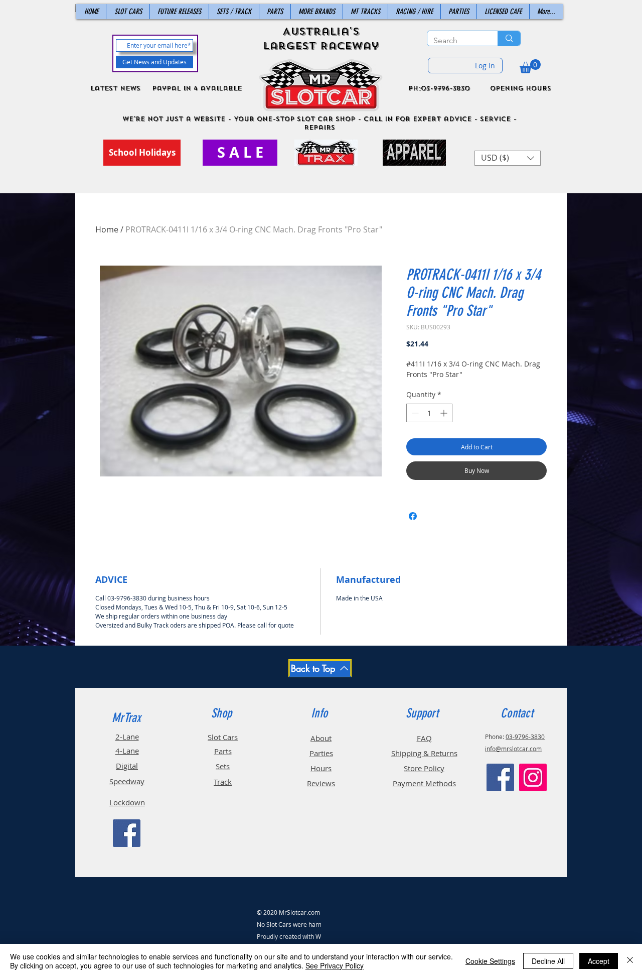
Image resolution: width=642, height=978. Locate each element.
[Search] (509, 38)
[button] (530, 66)
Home (106, 229)
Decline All (548, 961)
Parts (223, 751)
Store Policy (424, 768)
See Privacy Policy (334, 965)
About (321, 738)
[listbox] (507, 158)
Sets (223, 766)
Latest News (115, 88)
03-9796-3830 (525, 736)
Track (223, 782)
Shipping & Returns (424, 753)
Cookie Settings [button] (490, 961)
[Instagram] (533, 777)
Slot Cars (223, 737)
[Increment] (444, 413)
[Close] (630, 961)
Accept (598, 961)
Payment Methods (424, 783)
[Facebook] (126, 833)
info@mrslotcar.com (513, 749)
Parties (321, 753)
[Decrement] (414, 413)
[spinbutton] (429, 413)
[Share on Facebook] (413, 516)
